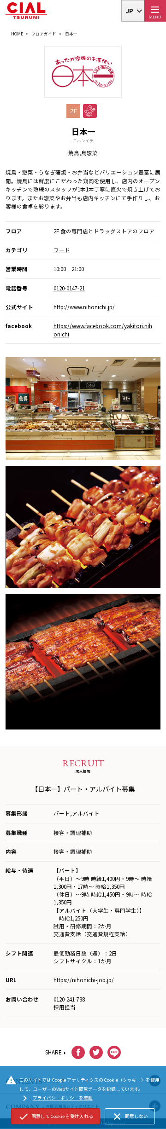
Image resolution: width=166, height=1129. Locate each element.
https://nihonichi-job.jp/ (83, 980)
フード (61, 250)
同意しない (130, 1116)
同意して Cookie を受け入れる (55, 1116)
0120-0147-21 (69, 288)
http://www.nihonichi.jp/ (84, 307)
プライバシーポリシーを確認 (56, 1098)
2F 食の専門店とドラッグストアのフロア (103, 231)
